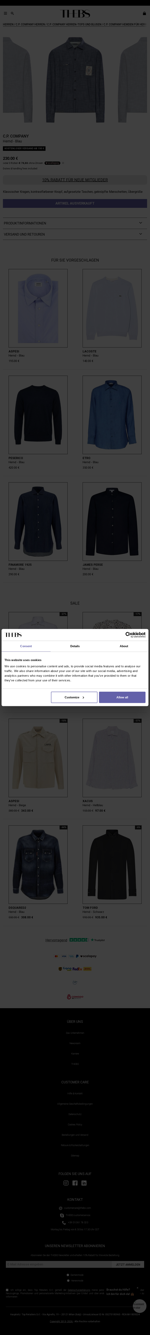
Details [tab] (75, 646)
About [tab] (124, 646)
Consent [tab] (26, 646)
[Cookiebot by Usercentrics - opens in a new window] (128, 635)
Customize (72, 697)
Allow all (122, 697)
